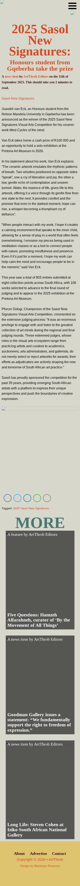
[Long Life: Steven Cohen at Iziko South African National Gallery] (40, 789)
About (19, 853)
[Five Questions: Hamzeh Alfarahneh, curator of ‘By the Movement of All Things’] (40, 580)
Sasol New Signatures (18, 98)
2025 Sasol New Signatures (31, 508)
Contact (59, 853)
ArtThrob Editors (35, 76)
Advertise (38, 853)
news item (11, 76)
